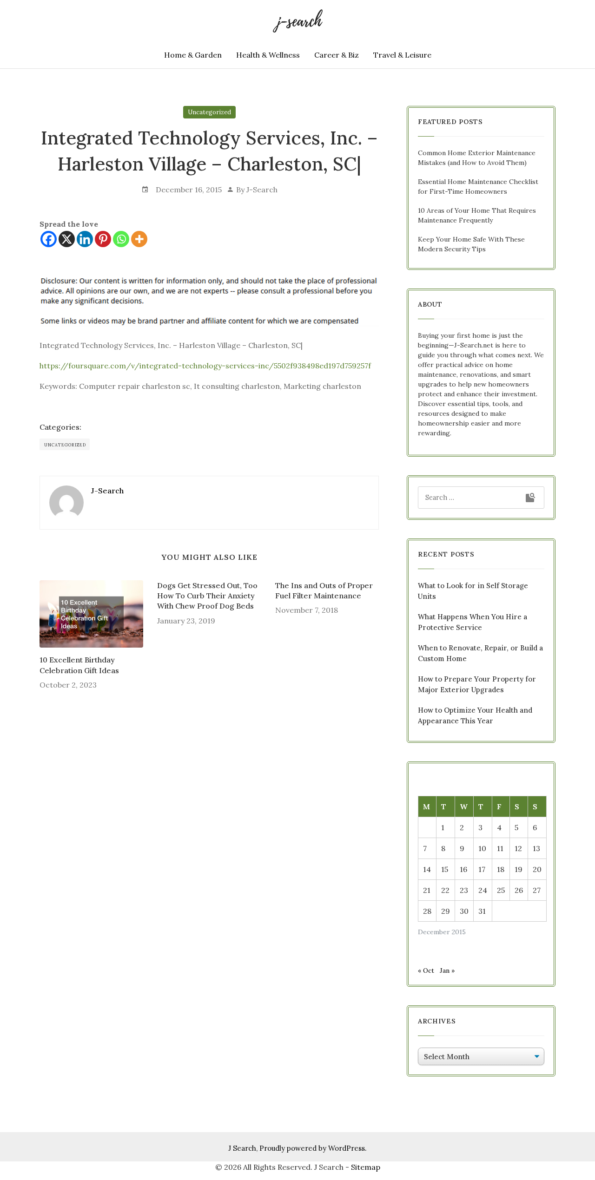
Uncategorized (209, 112)
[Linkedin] (85, 239)
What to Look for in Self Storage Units (473, 591)
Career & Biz (336, 54)
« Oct (426, 970)
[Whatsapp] (121, 239)
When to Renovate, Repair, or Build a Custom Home (480, 653)
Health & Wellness (268, 54)
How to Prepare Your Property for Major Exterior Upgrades (477, 684)
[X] (67, 239)
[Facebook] (48, 239)
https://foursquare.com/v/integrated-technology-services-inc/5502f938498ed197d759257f (205, 365)
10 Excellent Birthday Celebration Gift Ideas (79, 665)
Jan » (447, 970)
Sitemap (365, 1167)
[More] (139, 239)
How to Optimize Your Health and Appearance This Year (475, 715)
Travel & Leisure (402, 54)
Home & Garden (193, 54)
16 (463, 869)
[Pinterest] (103, 239)
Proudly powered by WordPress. (313, 1148)
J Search (242, 1148)
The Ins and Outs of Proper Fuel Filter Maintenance (324, 590)
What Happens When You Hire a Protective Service (472, 622)
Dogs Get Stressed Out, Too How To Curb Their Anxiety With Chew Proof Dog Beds (207, 596)
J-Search (262, 189)
